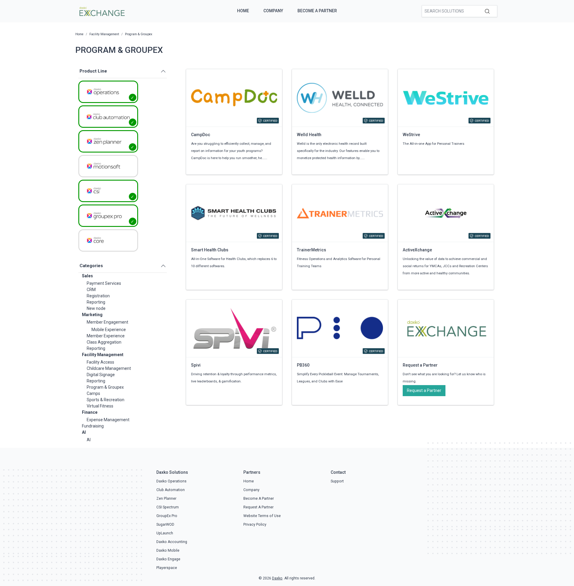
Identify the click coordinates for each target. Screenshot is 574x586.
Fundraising (93, 426)
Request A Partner (258, 507)
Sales (87, 275)
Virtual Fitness (100, 406)
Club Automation (170, 490)
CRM (91, 289)
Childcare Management (109, 368)
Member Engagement (107, 322)
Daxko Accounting (171, 542)
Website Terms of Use (262, 516)
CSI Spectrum (167, 507)
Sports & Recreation (105, 399)
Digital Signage (101, 374)
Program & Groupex (105, 387)
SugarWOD (165, 524)
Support (337, 481)
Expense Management (108, 419)
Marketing (92, 314)
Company (273, 10)
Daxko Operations (171, 481)
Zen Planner (166, 498)
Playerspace (166, 568)
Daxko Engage (168, 559)
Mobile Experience (108, 329)
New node (96, 308)
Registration (98, 295)
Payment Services (104, 283)
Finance (89, 412)
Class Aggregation (104, 342)
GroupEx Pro (166, 516)
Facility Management (102, 354)
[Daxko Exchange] (101, 10)
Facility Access (100, 362)
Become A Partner (317, 10)
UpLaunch (164, 533)
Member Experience (106, 335)
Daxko (277, 578)
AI (84, 432)
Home (243, 10)
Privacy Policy (254, 524)
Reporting (96, 302)
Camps (93, 393)
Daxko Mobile (167, 550)
